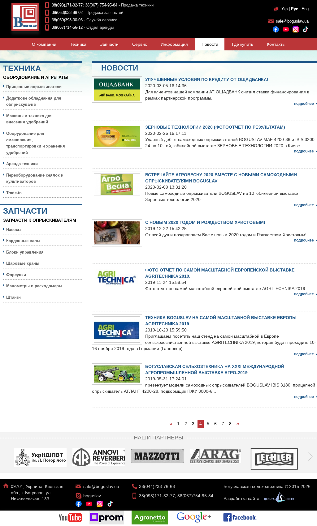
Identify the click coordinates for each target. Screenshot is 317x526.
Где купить (242, 44)
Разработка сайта (242, 498)
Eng (305, 8)
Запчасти (109, 44)
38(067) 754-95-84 (101, 5)
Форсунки (16, 274)
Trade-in (14, 192)
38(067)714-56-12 (67, 27)
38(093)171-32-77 (67, 5)
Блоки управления (25, 252)
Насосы (13, 229)
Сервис (139, 44)
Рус (294, 8)
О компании (44, 44)
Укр (284, 8)
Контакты (276, 44)
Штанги (13, 297)
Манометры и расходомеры (34, 286)
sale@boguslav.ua (292, 21)
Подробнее (304, 103)
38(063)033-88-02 (67, 12)
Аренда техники (22, 163)
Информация (174, 44)
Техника (78, 44)
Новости (210, 44)
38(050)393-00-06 (67, 20)
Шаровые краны (22, 263)
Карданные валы (23, 240)
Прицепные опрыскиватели (34, 86)
